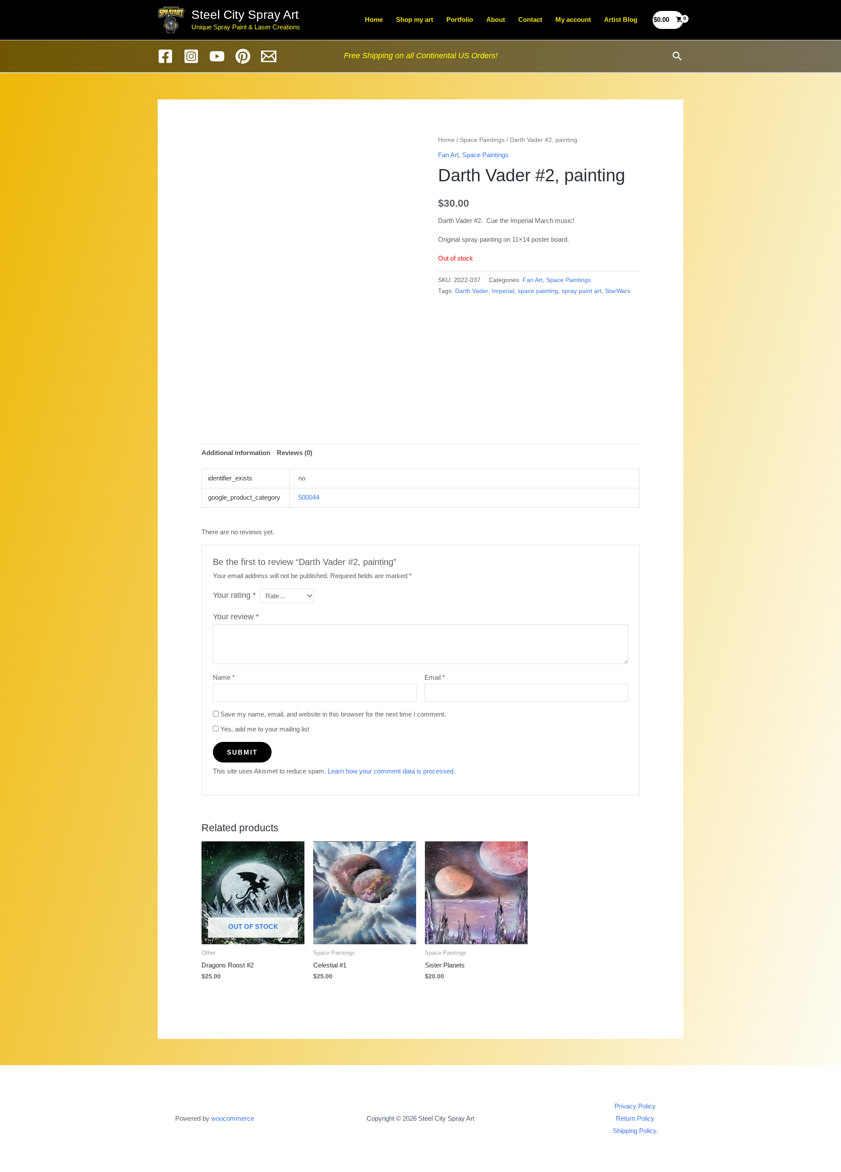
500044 (308, 497)
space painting (538, 291)
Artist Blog (620, 19)
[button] (677, 56)
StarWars (617, 291)
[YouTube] (217, 56)
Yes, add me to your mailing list (264, 729)
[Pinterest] (243, 56)
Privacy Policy (635, 1106)
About (495, 19)
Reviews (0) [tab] (294, 452)
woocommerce (232, 1118)
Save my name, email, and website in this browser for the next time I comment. (333, 714)
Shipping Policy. (635, 1130)
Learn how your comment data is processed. (391, 771)
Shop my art (414, 19)
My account (573, 19)
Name (224, 677)
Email (434, 677)
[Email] (268, 56)
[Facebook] (165, 56)
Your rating (234, 595)
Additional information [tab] (235, 452)
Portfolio (459, 19)
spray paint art (581, 291)
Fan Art (448, 155)
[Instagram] (191, 56)
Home (374, 19)
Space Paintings (482, 140)
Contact (530, 19)
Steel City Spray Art (245, 14)
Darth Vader (471, 291)
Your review (236, 616)
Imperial (503, 291)
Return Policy (635, 1118)
